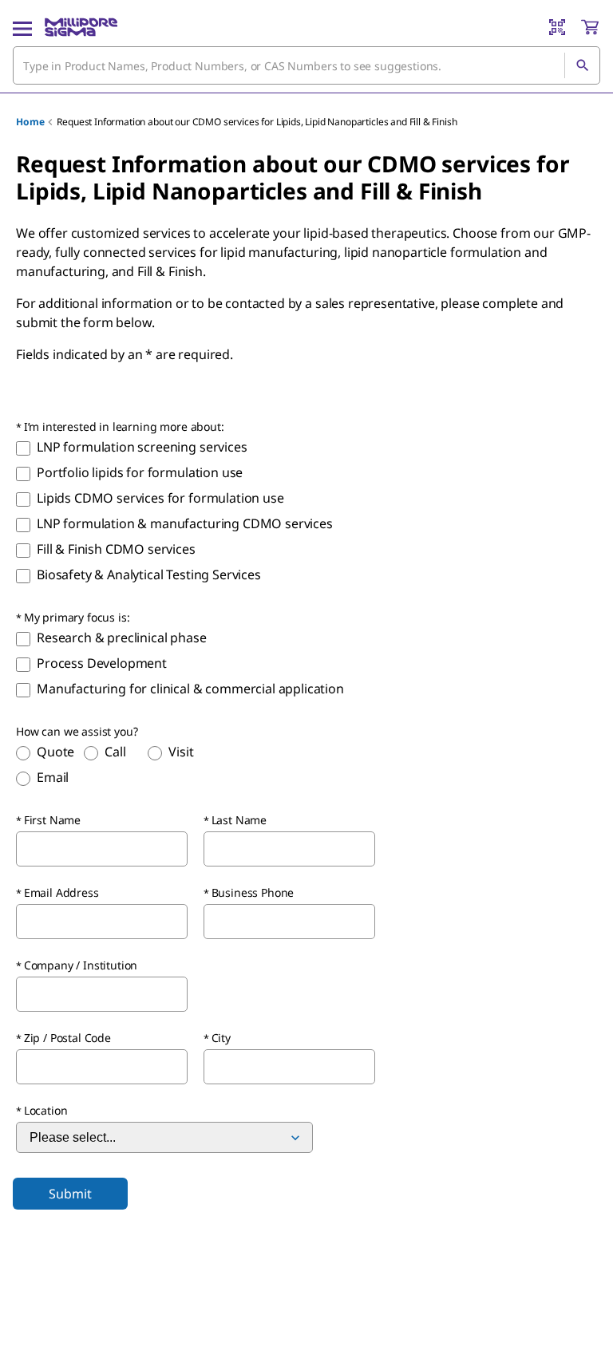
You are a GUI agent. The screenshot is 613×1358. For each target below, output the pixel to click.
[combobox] (306, 65)
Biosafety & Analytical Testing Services (149, 574)
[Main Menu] (22, 27)
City (221, 1037)
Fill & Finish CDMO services (116, 549)
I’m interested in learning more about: (124, 426)
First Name (52, 819)
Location (46, 1110)
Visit (180, 751)
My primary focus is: (77, 617)
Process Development (102, 663)
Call (115, 751)
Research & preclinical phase (122, 637)
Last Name (239, 819)
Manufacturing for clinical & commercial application (190, 688)
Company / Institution (81, 965)
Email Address (61, 892)
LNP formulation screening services (142, 447)
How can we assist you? (76, 731)
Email (53, 777)
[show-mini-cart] (589, 27)
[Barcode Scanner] (557, 27)
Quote (55, 751)
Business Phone (253, 892)
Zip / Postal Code (67, 1037)
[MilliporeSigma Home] (81, 27)
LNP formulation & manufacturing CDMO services (185, 523)
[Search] (581, 65)
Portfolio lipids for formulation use (140, 472)
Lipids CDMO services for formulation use (162, 498)
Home (30, 121)
